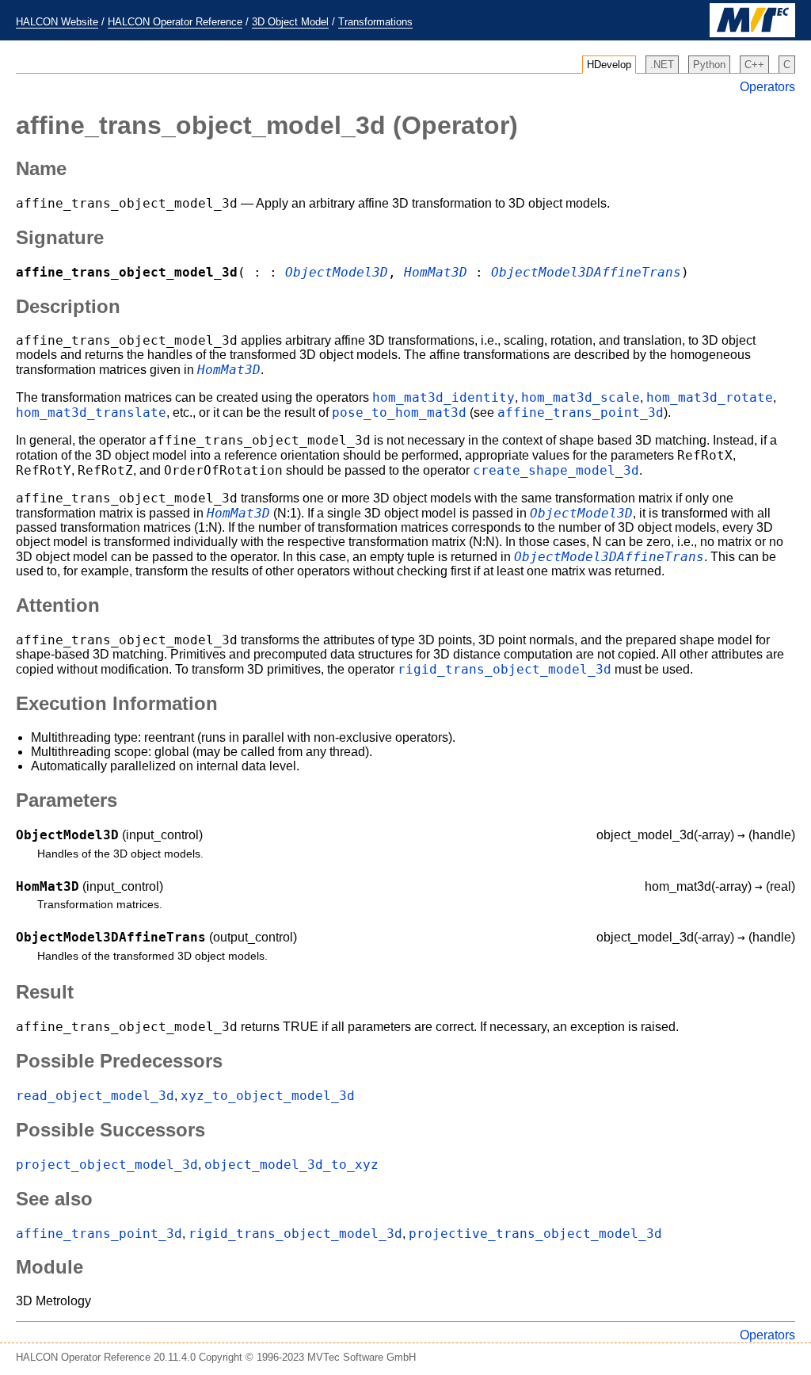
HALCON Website (57, 22)
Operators (767, 87)
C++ (754, 65)
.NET (662, 65)
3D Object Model (290, 22)
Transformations (375, 22)
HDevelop (609, 65)
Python (709, 65)
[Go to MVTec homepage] (752, 34)
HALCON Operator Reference (175, 22)
